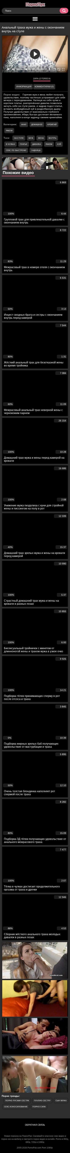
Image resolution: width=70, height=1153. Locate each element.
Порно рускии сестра (17, 1101)
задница (35, 150)
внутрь (52, 138)
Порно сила (39, 1107)
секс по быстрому (16, 150)
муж (31, 138)
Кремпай (52, 124)
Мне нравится (20, 79)
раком (49, 144)
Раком (9, 131)
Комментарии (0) (44, 86)
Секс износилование (16, 1107)
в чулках (10, 144)
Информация (23, 86)
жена (41, 138)
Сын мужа (61, 1101)
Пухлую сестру (42, 1101)
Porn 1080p (47, 1148)
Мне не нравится (28, 79)
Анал (23, 124)
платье (23, 144)
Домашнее (36, 124)
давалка (36, 144)
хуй (59, 144)
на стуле (19, 138)
